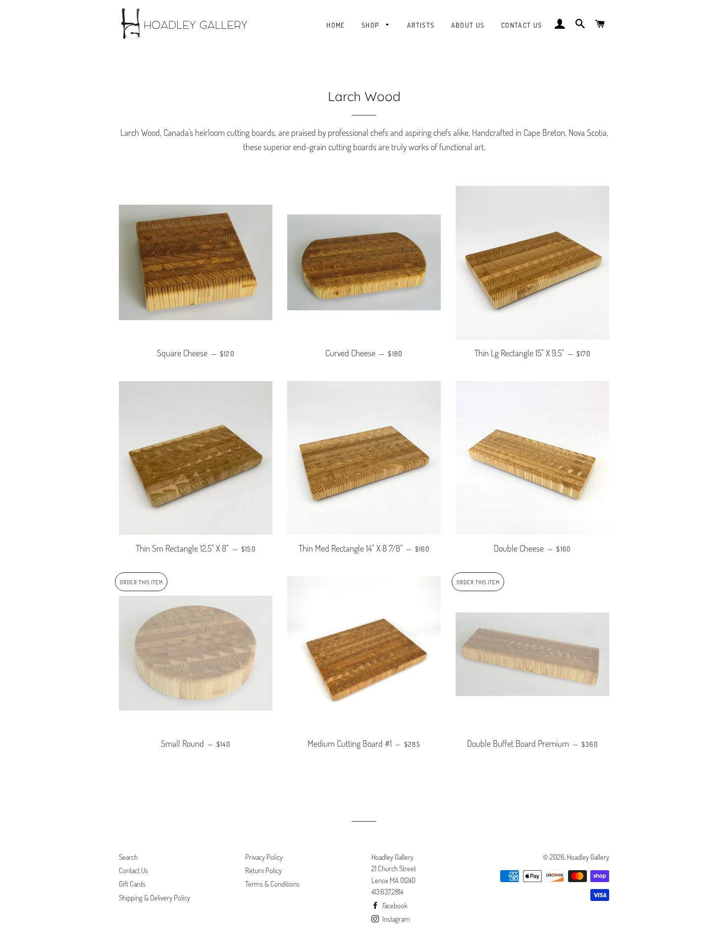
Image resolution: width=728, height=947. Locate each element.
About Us (468, 25)
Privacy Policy (264, 857)
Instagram (395, 919)
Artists (421, 25)
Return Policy (263, 870)
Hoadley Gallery (588, 857)
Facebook (394, 905)
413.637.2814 (387, 891)
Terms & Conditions (272, 884)
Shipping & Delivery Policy (154, 897)
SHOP (371, 25)
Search (128, 857)
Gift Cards (132, 884)
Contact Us (521, 25)
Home (335, 25)
